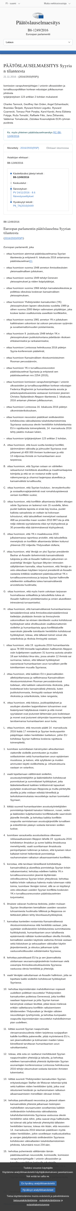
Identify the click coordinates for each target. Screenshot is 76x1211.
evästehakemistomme (38, 1204)
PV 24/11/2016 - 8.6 (24, 192)
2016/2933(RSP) (29, 147)
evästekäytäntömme (49, 1200)
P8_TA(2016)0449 (23, 205)
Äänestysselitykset (23, 196)
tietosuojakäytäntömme (25, 1200)
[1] (30, 261)
